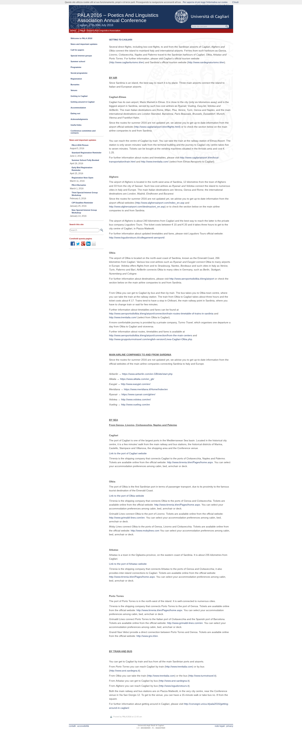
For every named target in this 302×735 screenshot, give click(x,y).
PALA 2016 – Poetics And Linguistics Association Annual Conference (117, 17)
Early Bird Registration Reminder (82, 168)
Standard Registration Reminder (86, 153)
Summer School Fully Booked (85, 160)
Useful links (76, 125)
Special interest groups (81, 56)
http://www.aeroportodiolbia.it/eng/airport (191, 278)
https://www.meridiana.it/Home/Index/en (146, 389)
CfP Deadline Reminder (82, 203)
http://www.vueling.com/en (135, 404)
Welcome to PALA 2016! (81, 38)
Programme (76, 67)
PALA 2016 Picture (80, 145)
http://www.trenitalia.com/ (155, 161)
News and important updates (84, 44)
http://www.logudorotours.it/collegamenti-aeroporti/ (137, 237)
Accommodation (78, 108)
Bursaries (75, 84)
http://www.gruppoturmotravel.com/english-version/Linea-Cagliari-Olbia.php (150, 339)
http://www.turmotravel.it (202, 675)
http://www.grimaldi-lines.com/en (127, 517)
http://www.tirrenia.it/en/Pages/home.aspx (190, 462)
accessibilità (83, 726)
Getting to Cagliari (79, 96)
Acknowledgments (79, 119)
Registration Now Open (82, 178)
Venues (74, 90)
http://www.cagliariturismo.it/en (126, 62)
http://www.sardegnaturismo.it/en (206, 62)
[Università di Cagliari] (202, 16)
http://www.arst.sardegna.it (124, 670)
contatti (72, 726)
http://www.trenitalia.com (179, 666)
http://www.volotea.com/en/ (136, 399)
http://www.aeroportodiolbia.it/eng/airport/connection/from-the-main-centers (150, 335)
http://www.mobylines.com (145, 530)
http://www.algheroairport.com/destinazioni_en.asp (137, 206)
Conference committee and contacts (83, 132)
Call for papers (77, 50)
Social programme (79, 73)
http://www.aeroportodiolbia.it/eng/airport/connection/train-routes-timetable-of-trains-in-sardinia (161, 313)
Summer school (78, 61)
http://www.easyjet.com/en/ (135, 384)
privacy (229, 726)
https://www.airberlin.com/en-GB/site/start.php (147, 373)
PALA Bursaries (79, 185)
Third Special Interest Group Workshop (85, 193)
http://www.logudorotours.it (174, 685)
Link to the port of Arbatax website (128, 563)
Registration (76, 79)
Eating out (75, 113)
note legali (220, 726)
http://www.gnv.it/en (147, 636)
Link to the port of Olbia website (126, 495)
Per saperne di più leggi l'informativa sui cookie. (205, 2)
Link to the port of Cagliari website (128, 453)
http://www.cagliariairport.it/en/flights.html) (158, 126)
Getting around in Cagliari (83, 102)
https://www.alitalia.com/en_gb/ (137, 379)
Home (73, 30)
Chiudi (235, 2)
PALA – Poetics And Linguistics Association (100, 30)
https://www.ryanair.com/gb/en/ (138, 394)
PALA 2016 (126, 717)
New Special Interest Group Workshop (84, 211)
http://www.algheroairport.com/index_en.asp (160, 202)
